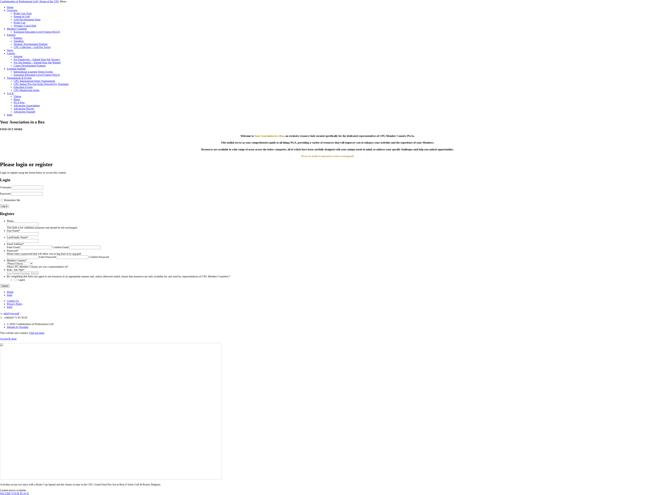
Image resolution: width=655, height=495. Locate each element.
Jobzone (18, 56)
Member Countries (17, 28)
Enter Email (13, 247)
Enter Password (47, 257)
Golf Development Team (27, 19)
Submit (4, 286)
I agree (21, 279)
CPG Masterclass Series (26, 90)
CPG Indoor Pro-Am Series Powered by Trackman (41, 84)
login (9, 114)
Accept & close (8, 338)
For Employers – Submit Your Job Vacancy (37, 59)
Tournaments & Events (19, 77)
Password (5, 193)
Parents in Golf (22, 16)
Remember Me (11, 200)
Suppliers (19, 41)
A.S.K (10, 93)
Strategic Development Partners (31, 44)
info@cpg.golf (11, 313)
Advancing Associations (27, 105)
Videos (17, 96)
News (10, 50)
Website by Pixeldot (17, 327)
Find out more (36, 332)
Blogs (17, 99)
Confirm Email (61, 247)
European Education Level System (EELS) (37, 31)
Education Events (23, 87)
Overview (12, 10)
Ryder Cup (19, 22)
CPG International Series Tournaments (34, 81)
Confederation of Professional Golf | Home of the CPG (29, 1)
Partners (11, 34)
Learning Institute (16, 68)
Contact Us (13, 300)
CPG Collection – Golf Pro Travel (32, 47)
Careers (11, 53)
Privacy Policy (15, 303)
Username (5, 187)
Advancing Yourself (24, 111)
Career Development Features (30, 65)
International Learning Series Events (33, 71)
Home (10, 7)
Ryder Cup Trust (23, 13)
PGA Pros (19, 102)
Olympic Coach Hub (25, 25)
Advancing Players (24, 108)
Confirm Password (99, 257)
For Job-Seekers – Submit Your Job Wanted (37, 62)
